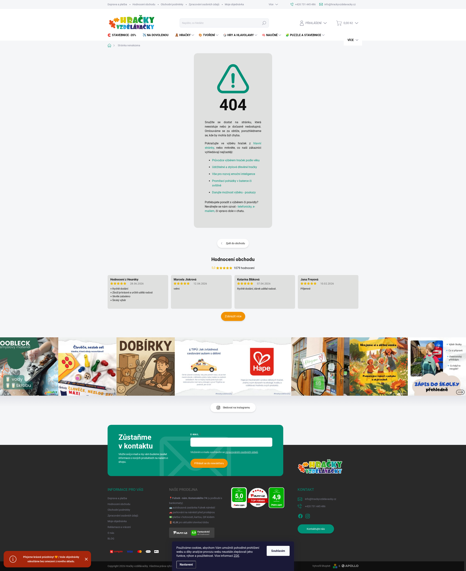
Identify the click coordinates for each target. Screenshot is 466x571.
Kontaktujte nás (316, 528)
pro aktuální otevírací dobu (191, 522)
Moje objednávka (234, 4)
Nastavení (186, 564)
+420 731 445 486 (315, 506)
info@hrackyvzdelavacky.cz (320, 499)
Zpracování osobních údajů (204, 4)
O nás (111, 532)
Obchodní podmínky (172, 4)
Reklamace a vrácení (119, 527)
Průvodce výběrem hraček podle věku (236, 160)
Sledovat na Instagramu (236, 407)
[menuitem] (123, 35)
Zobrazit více (233, 316)
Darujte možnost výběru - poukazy (234, 192)
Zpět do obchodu (235, 243)
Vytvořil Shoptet (321, 565)
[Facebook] (300, 515)
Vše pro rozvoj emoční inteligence (233, 174)
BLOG (111, 538)
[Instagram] (307, 515)
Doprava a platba (117, 4)
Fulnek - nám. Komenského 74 (189, 498)
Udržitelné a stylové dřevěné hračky (234, 167)
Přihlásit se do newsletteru (209, 463)
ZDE (236, 556)
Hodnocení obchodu (144, 4)
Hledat (264, 23)
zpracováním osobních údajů (241, 452)
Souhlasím (278, 551)
